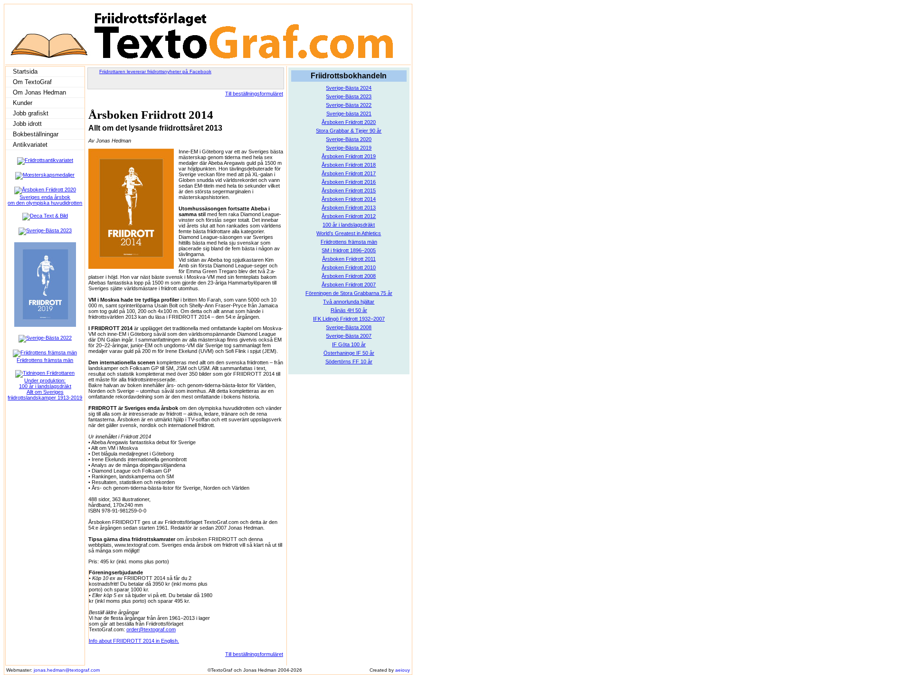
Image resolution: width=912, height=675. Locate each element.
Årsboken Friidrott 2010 (349, 267)
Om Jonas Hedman (39, 92)
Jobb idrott (27, 123)
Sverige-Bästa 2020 (348, 139)
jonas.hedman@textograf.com (67, 670)
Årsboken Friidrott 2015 (349, 190)
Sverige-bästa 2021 (348, 113)
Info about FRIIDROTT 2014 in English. (134, 641)
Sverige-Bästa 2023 (348, 96)
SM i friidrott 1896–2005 (349, 250)
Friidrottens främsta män (349, 242)
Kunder (22, 102)
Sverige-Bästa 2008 (348, 327)
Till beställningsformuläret (254, 93)
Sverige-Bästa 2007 (348, 336)
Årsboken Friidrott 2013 (349, 207)
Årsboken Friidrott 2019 (349, 156)
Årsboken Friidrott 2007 (349, 284)
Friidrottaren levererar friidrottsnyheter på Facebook (155, 71)
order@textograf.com (151, 629)
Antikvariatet (30, 144)
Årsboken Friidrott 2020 (349, 122)
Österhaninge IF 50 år (348, 353)
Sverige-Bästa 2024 (348, 88)
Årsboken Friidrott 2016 (349, 182)
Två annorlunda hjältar (348, 301)
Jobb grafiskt (30, 113)
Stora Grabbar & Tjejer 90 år (348, 130)
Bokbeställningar (35, 134)
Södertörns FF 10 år (348, 361)
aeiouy (402, 670)
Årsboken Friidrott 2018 (349, 165)
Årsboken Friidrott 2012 (349, 216)
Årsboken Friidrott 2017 (349, 173)
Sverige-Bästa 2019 (348, 148)
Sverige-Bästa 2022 (348, 105)
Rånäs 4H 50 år (349, 310)
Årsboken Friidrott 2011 (349, 259)
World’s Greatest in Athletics (348, 233)
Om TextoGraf (32, 82)
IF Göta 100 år (349, 344)
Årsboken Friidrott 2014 (349, 199)
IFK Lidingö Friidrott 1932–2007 (349, 319)
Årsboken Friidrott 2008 (349, 276)
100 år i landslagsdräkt (349, 225)
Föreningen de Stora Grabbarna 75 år (348, 293)
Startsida (25, 71)
